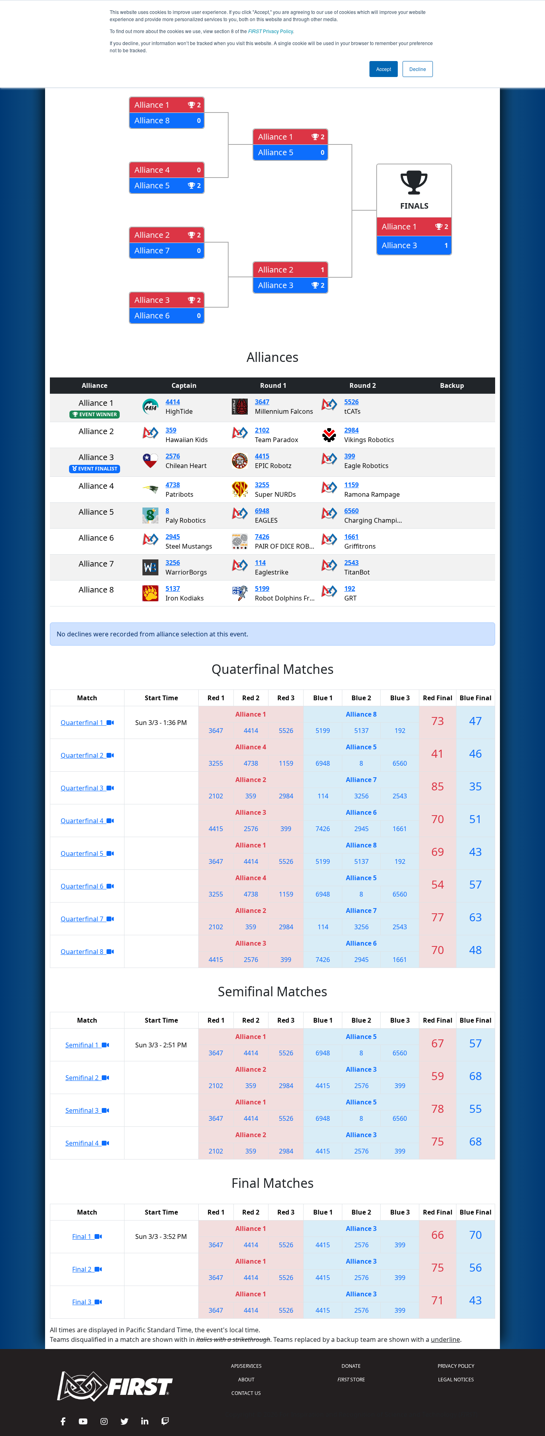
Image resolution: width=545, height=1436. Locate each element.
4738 (173, 484)
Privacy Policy (270, 31)
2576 (173, 456)
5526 (351, 401)
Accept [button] (383, 68)
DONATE (351, 1366)
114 (260, 562)
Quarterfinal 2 (84, 755)
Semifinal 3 (83, 1110)
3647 (262, 401)
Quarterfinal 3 (84, 788)
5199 (262, 588)
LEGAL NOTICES (456, 1379)
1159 (351, 484)
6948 (262, 510)
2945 (173, 536)
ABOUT (246, 1379)
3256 (173, 562)
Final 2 (83, 1269)
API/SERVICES (246, 1366)
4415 (262, 456)
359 (171, 430)
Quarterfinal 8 (84, 951)
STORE (351, 1379)
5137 (173, 588)
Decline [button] (417, 68)
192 (349, 588)
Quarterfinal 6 (84, 886)
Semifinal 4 (83, 1143)
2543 (351, 562)
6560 (351, 510)
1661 (351, 536)
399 (349, 456)
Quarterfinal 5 (84, 853)
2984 (351, 430)
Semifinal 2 (83, 1077)
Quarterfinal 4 (84, 820)
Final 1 (83, 1236)
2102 (262, 430)
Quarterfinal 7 (84, 919)
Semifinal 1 (83, 1045)
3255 (262, 484)
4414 (173, 401)
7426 (262, 536)
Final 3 (83, 1302)
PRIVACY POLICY (456, 1366)
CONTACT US (246, 1393)
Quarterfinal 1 (84, 722)
